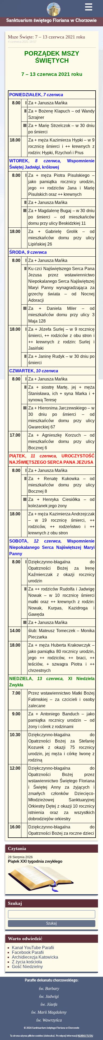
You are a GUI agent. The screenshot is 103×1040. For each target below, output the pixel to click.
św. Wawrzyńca (49, 1020)
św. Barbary (49, 988)
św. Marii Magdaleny (49, 1012)
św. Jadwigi (49, 996)
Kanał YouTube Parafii (33, 947)
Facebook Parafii (28, 952)
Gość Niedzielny (27, 966)
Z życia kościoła (27, 962)
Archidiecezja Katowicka (35, 957)
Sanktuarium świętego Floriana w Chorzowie (51, 20)
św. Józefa (48, 1004)
